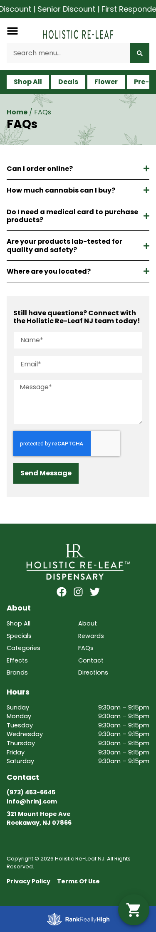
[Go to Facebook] (62, 592)
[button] (12, 31)
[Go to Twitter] (95, 592)
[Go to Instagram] (78, 592)
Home (17, 112)
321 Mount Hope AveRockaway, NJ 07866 (39, 818)
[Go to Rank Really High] (78, 919)
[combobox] (68, 53)
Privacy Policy (28, 881)
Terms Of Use (78, 881)
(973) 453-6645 (31, 792)
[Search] (139, 53)
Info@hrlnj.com (32, 801)
